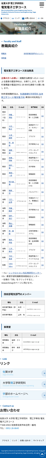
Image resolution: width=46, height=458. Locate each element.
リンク (17, 18)
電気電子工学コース (18, 8)
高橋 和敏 (11, 159)
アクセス (6, 18)
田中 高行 (11, 217)
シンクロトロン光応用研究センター (24, 272)
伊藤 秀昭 (11, 116)
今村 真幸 (11, 257)
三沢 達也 (11, 249)
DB (42, 116)
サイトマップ (38, 440)
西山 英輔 (11, 224)
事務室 (3, 58)
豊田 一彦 (11, 174)
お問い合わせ (30, 18)
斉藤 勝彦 (11, 209)
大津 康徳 (11, 136)
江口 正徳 (11, 200)
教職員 (3, 53)
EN (42, 18)
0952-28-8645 (12, 428)
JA (38, 18)
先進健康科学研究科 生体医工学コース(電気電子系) (22, 95)
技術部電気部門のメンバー (34, 53)
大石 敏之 (11, 127)
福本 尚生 (11, 241)
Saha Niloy (11, 264)
